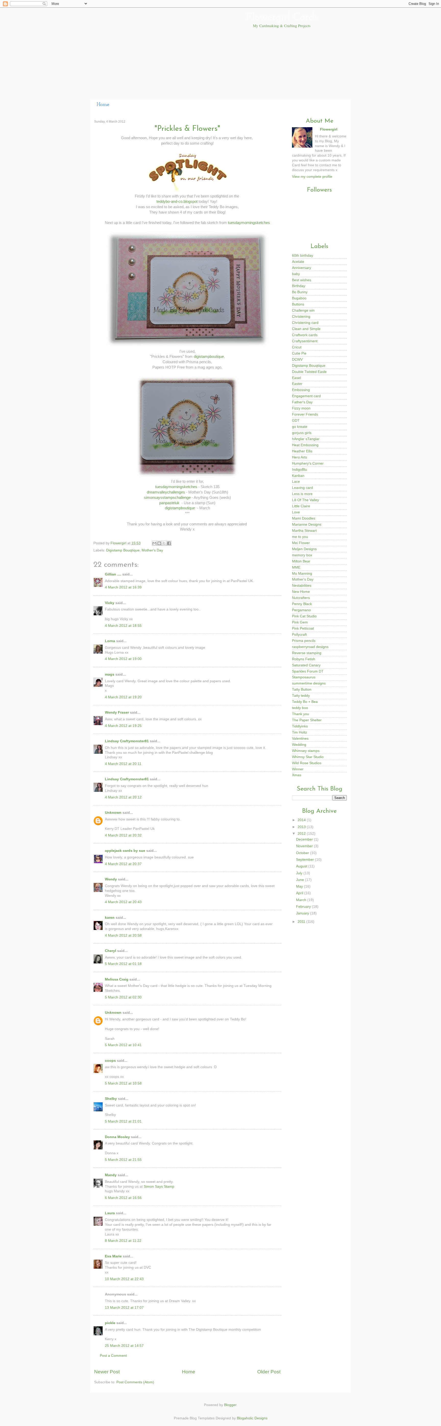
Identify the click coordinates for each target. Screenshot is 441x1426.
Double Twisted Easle (309, 372)
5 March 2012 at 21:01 (123, 1121)
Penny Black (302, 604)
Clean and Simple (306, 329)
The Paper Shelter (307, 720)
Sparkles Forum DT (308, 671)
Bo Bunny (300, 292)
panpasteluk (169, 503)
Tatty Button (301, 689)
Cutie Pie (299, 353)
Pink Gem (300, 622)
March (301, 900)
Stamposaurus (303, 677)
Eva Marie (113, 1256)
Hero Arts (299, 457)
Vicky (109, 603)
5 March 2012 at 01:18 (123, 964)
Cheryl (110, 951)
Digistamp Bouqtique (123, 550)
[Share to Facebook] (169, 543)
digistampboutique (209, 357)
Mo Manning (302, 573)
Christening (301, 317)
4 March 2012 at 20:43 (123, 902)
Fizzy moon (301, 408)
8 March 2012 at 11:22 (123, 1241)
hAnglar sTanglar (306, 439)
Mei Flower (301, 543)
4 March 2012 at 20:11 (123, 764)
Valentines (300, 738)
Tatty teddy (301, 696)
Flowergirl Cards (282, 17)
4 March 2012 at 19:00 (123, 659)
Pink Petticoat (303, 628)
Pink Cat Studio (304, 616)
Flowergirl (119, 543)
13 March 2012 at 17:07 (124, 1308)
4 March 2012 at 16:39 (123, 587)
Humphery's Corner (308, 463)
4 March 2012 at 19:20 (123, 697)
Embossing (301, 390)
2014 (302, 820)
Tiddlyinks (300, 726)
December (305, 839)
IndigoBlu (299, 470)
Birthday (298, 286)
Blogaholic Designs (252, 1418)
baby (296, 274)
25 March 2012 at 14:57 (124, 1346)
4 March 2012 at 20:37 (123, 864)
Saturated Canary (306, 665)
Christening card (305, 323)
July (299, 873)
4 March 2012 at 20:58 (123, 935)
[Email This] (154, 543)
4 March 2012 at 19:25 (123, 726)
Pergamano (301, 610)
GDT (296, 420)
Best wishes (301, 280)
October (303, 853)
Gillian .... (113, 574)
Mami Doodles (303, 518)
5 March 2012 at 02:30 (123, 997)
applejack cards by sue (125, 851)
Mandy (111, 1175)
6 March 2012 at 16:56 (123, 1198)
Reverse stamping (306, 653)
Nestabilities (301, 585)
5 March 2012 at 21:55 (123, 1160)
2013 (302, 827)
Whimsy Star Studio (308, 757)
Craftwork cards (304, 335)
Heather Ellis (302, 451)
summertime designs (309, 683)
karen (110, 918)
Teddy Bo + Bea (305, 702)
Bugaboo (299, 298)
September (305, 860)
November (305, 846)
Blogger (230, 1405)
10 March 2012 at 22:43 (124, 1279)
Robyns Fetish (303, 659)
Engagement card (306, 396)
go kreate (299, 427)
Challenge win (303, 310)
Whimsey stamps (306, 751)
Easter (297, 384)
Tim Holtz (299, 732)
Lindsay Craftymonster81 (127, 741)
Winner (297, 769)
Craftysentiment (304, 341)
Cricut (296, 347)
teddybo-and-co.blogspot (177, 201)
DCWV (297, 359)
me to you (300, 537)
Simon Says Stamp (159, 1186)
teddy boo (300, 708)
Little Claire (301, 506)
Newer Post (107, 1371)
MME (296, 567)
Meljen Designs (304, 549)
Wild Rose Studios (306, 763)
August (302, 866)
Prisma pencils (303, 641)
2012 (302, 833)
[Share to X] (164, 543)
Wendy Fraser (117, 712)
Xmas (296, 775)
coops (110, 1061)
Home (103, 104)
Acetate (298, 262)
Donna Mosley (117, 1137)
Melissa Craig (116, 979)
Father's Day (302, 402)
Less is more (302, 494)
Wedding (299, 745)
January (303, 913)
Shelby (111, 1099)
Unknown (113, 813)
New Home (301, 592)
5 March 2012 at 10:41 (123, 1045)
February (304, 907)
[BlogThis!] (159, 543)
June (300, 880)
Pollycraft (299, 635)
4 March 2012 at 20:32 (123, 835)
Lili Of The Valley (305, 500)
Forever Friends (305, 414)
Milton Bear (301, 561)
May (300, 886)
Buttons (298, 304)
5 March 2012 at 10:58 (123, 1083)
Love (296, 512)
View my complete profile (312, 177)
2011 (302, 922)
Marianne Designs (306, 524)
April (300, 893)
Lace (296, 482)
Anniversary (301, 268)
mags (109, 674)
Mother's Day (152, 550)
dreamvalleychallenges (166, 492)
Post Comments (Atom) (135, 1382)
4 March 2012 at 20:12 (123, 797)
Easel (296, 378)
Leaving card (302, 488)
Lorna (110, 641)
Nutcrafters (301, 598)
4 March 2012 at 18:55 (123, 626)
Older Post (268, 1371)
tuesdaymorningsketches (249, 223)
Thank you (300, 714)
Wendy (111, 879)
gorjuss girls (301, 433)
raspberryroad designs (310, 647)
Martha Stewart (304, 531)
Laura (110, 1213)
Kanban (298, 476)
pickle (110, 1323)
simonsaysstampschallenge (167, 498)
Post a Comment (113, 1356)
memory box (302, 555)
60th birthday (302, 255)
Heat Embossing (305, 445)
